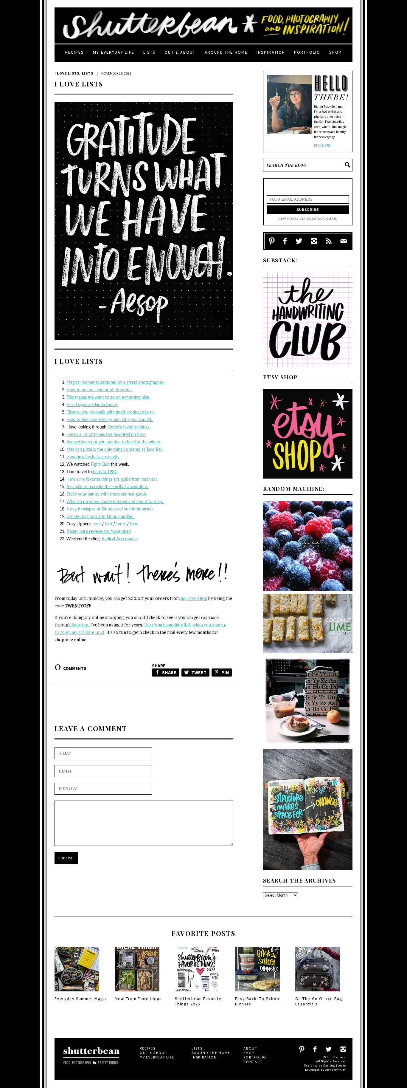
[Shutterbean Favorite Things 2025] (197, 993)
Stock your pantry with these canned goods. (106, 494)
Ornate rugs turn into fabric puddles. (100, 517)
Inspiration (271, 52)
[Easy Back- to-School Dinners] (257, 993)
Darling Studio (334, 1065)
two (108, 524)
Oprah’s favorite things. (129, 427)
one (97, 524)
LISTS (87, 73)
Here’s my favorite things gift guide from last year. (112, 479)
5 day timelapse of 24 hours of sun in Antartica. (111, 509)
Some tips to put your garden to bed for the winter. (114, 442)
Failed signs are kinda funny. (92, 405)
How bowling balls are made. (93, 457)
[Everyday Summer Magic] (77, 993)
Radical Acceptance (120, 539)
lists (149, 52)
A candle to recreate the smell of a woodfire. (107, 487)
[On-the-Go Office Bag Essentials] (317, 993)
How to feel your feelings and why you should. (109, 420)
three (121, 524)
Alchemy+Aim (335, 1070)
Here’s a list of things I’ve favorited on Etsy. (106, 435)
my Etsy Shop (194, 598)
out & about (179, 52)
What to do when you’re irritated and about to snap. (115, 502)
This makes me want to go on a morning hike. (108, 397)
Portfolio (307, 52)
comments (70, 668)
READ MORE (322, 145)
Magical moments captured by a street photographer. (115, 382)
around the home (226, 52)
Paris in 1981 (104, 472)
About (250, 1048)
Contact (253, 1061)
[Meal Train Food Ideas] (137, 993)
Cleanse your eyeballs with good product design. (110, 412)
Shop (335, 52)
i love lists (67, 73)
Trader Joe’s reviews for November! (98, 532)
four (134, 524)
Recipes (74, 52)
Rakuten (80, 624)
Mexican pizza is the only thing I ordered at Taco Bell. (115, 450)
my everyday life (113, 52)
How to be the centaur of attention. (99, 390)
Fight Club (100, 464)
